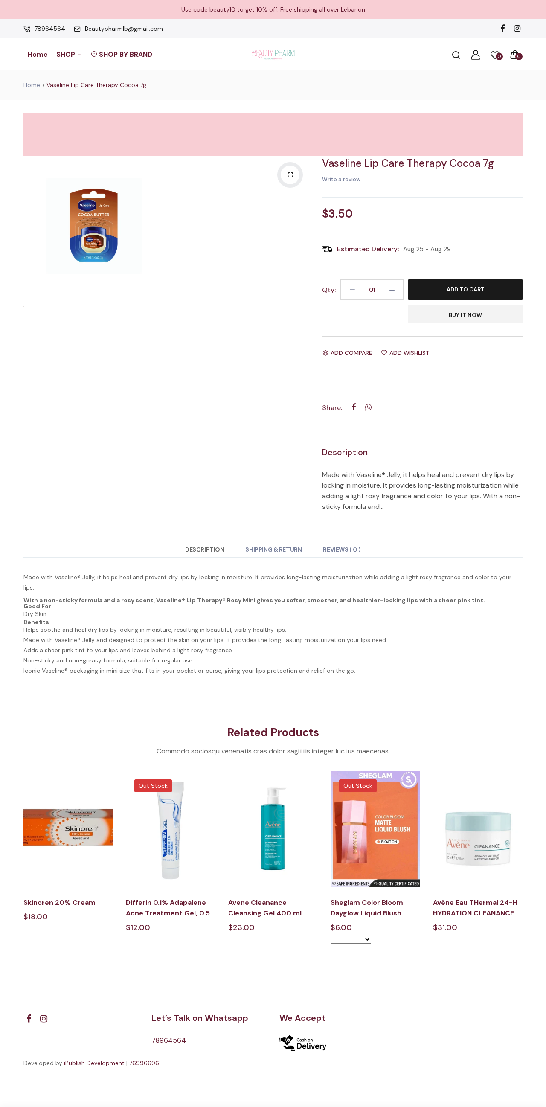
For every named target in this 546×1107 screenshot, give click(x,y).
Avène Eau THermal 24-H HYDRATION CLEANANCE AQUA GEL (475, 908)
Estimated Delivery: (368, 248)
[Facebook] (502, 28)
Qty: (329, 289)
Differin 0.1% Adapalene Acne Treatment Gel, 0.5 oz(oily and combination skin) (168, 908)
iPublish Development (94, 1063)
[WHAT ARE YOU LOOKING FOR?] (456, 54)
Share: (332, 407)
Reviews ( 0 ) (342, 549)
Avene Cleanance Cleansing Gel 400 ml (265, 908)
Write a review (341, 179)
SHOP (66, 54)
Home (38, 54)
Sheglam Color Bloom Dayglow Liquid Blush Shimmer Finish (367, 908)
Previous (22, 864)
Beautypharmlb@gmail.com (124, 28)
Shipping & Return (273, 549)
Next (523, 864)
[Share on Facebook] (353, 407)
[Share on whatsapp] (368, 407)
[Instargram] (517, 28)
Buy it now (465, 315)
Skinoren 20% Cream (59, 902)
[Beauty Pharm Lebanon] (273, 54)
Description (204, 549)
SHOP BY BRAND (125, 54)
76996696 (144, 1063)
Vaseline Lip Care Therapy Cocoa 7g (408, 163)
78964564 (50, 28)
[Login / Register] (475, 54)
